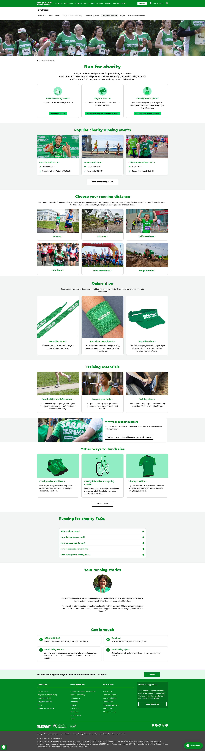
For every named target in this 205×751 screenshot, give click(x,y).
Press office (107, 708)
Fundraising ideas (92, 15)
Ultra (101, 271)
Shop (72, 719)
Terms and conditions (51, 734)
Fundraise (115, 3)
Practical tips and (57, 399)
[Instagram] (163, 725)
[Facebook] (153, 725)
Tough (146, 271)
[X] (156, 725)
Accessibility (121, 734)
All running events (58, 113)
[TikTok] (166, 725)
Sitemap (39, 734)
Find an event (54, 15)
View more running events (102, 181)
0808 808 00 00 (152, 704)
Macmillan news (109, 712)
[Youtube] (159, 725)
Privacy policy (65, 734)
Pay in (122, 15)
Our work (108, 685)
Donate (107, 3)
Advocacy (74, 708)
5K (57, 236)
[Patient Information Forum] (73, 726)
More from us (77, 685)
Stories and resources (136, 15)
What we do (108, 701)
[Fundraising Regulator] (59, 726)
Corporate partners (110, 705)
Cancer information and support (82, 691)
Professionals (75, 715)
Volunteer (74, 712)
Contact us (107, 691)
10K (101, 236)
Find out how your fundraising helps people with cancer (129, 437)
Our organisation (109, 698)
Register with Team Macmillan (147, 113)
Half (146, 236)
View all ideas (102, 504)
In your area (75, 698)
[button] (165, 3)
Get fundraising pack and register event (102, 113)
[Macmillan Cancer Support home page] (38, 60)
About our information (107, 734)
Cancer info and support (63, 3)
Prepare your (101, 399)
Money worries (80, 3)
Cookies (95, 734)
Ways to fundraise (109, 15)
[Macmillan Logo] (44, 3)
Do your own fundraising (72, 15)
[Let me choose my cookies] (3, 747)
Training (146, 399)
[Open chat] (193, 745)
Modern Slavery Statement (81, 734)
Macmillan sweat (101, 341)
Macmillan (57, 341)
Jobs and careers (109, 695)
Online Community (95, 3)
